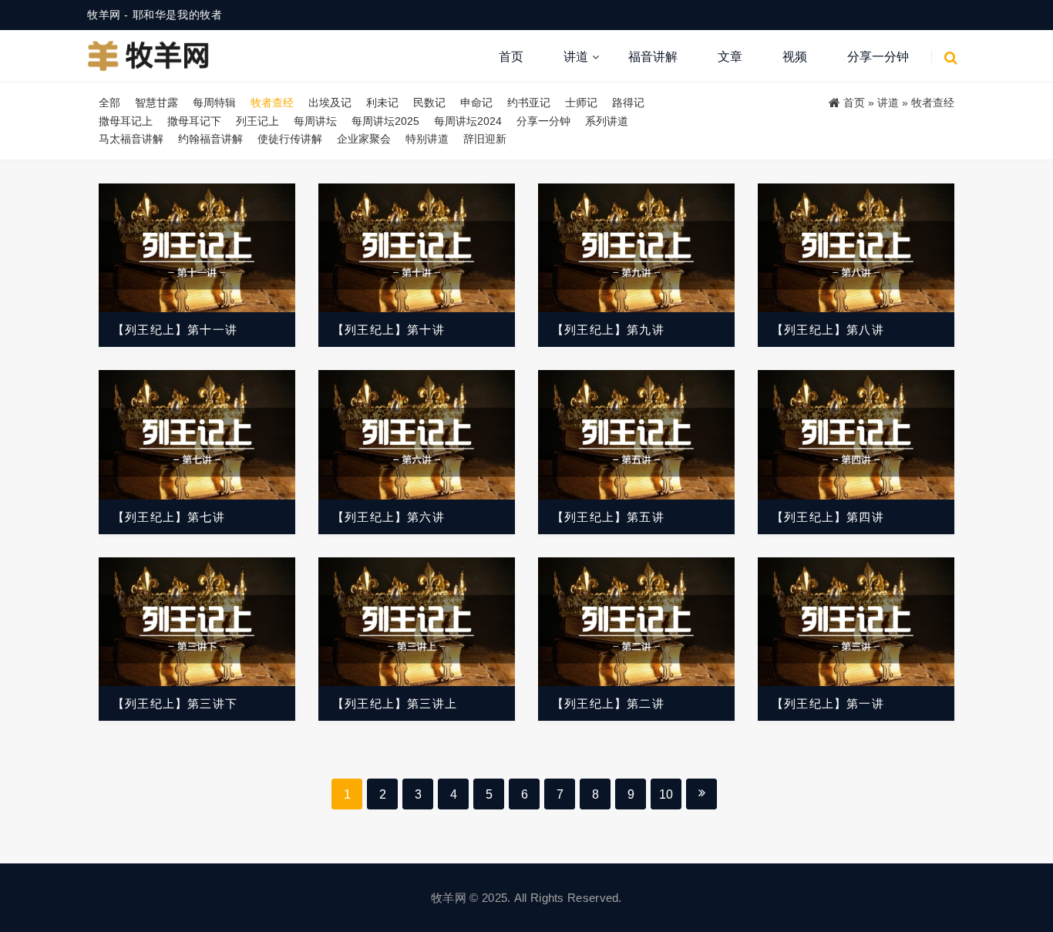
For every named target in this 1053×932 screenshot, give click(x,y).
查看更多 (197, 248)
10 (666, 794)
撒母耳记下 (194, 121)
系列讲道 (606, 121)
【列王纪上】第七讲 (169, 516)
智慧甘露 (156, 102)
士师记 (581, 102)
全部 (109, 102)
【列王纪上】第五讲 (608, 516)
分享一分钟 (878, 56)
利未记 (382, 102)
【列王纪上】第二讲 (608, 703)
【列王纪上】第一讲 (828, 703)
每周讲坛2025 (385, 121)
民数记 (429, 102)
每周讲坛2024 (468, 121)
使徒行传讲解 (289, 139)
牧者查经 (272, 102)
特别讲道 (427, 139)
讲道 (576, 56)
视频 (794, 56)
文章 (730, 56)
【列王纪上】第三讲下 (175, 703)
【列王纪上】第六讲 (388, 516)
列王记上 (257, 121)
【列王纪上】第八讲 (828, 329)
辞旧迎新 (484, 139)
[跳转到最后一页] (701, 794)
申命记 (476, 102)
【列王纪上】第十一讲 (175, 329)
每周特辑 (214, 102)
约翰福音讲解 (210, 139)
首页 (511, 56)
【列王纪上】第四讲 (828, 516)
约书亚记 (528, 102)
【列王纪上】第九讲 (608, 329)
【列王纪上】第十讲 (388, 329)
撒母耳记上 (126, 121)
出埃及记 (330, 102)
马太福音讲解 (131, 139)
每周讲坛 (315, 121)
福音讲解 (653, 56)
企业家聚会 (364, 139)
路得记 (628, 102)
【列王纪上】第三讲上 (394, 703)
